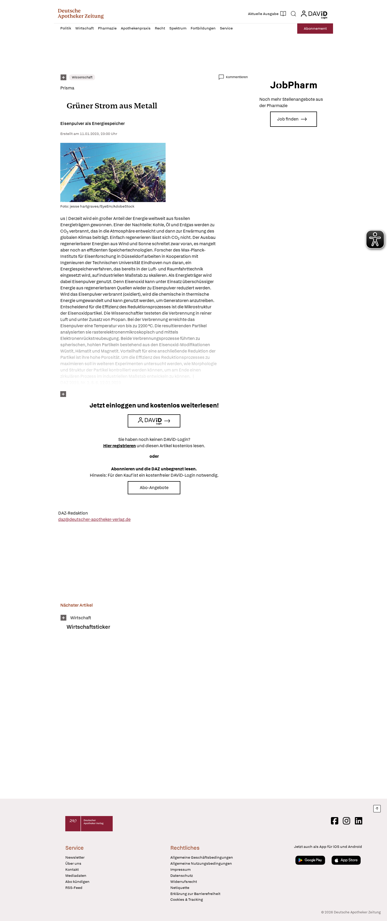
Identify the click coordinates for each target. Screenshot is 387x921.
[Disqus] (154, 718)
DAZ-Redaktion (73, 513)
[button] (81, 13)
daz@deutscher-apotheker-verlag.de (94, 519)
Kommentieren (237, 77)
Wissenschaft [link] (82, 77)
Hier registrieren (119, 446)
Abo (315, 28)
